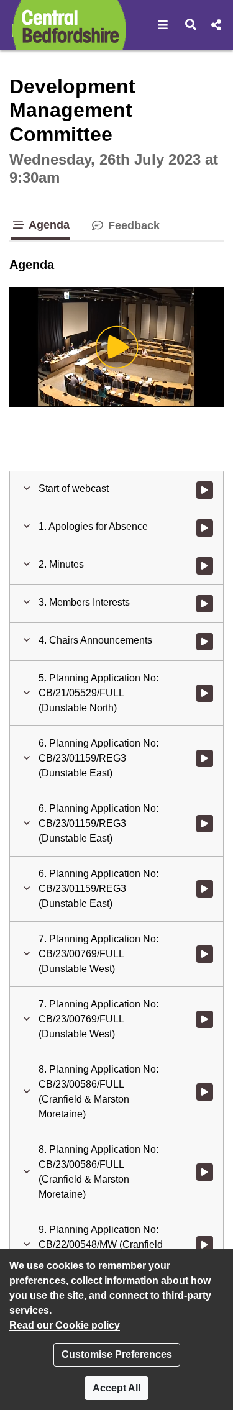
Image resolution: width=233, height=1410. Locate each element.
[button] (163, 25)
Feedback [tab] (132, 225)
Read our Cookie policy (64, 1325)
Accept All (116, 1388)
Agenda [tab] (48, 225)
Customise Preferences (117, 1354)
